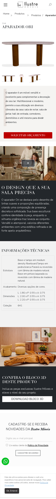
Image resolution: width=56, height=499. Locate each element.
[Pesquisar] (50, 5)
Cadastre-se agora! (28, 453)
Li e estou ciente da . (29, 446)
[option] (28, 51)
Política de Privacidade (38, 446)
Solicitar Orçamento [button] (28, 135)
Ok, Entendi (11, 490)
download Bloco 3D (27, 399)
